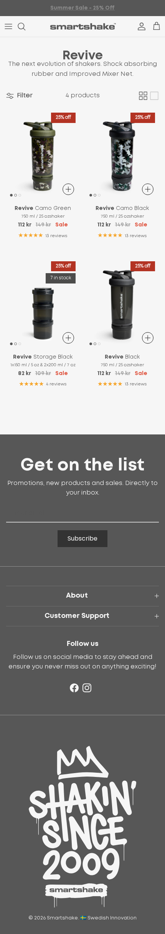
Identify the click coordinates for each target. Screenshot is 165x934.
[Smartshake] (82, 26)
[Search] (25, 26)
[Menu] (8, 26)
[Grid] (143, 95)
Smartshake (62, 918)
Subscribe (82, 538)
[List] (154, 95)
